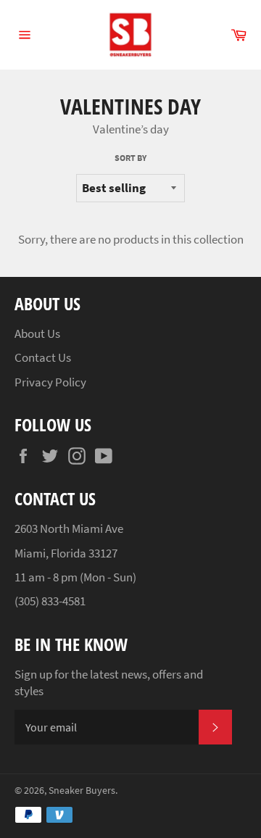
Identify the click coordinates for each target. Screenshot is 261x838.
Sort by (130, 157)
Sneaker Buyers (82, 790)
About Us (37, 333)
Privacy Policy (50, 382)
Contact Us (42, 357)
